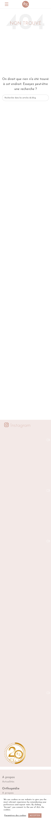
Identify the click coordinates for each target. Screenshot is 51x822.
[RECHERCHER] (45, 97)
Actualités (8, 781)
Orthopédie (10, 788)
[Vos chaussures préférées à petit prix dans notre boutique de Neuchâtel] (29, 661)
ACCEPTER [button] (35, 815)
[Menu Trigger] (6, 4)
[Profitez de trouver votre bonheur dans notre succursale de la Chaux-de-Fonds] (29, 611)
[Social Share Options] (9, 480)
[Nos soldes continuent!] (29, 560)
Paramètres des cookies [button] (15, 815)
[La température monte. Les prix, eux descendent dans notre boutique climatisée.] (29, 510)
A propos (8, 777)
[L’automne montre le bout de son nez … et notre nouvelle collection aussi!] (29, 459)
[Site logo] (25, 4)
